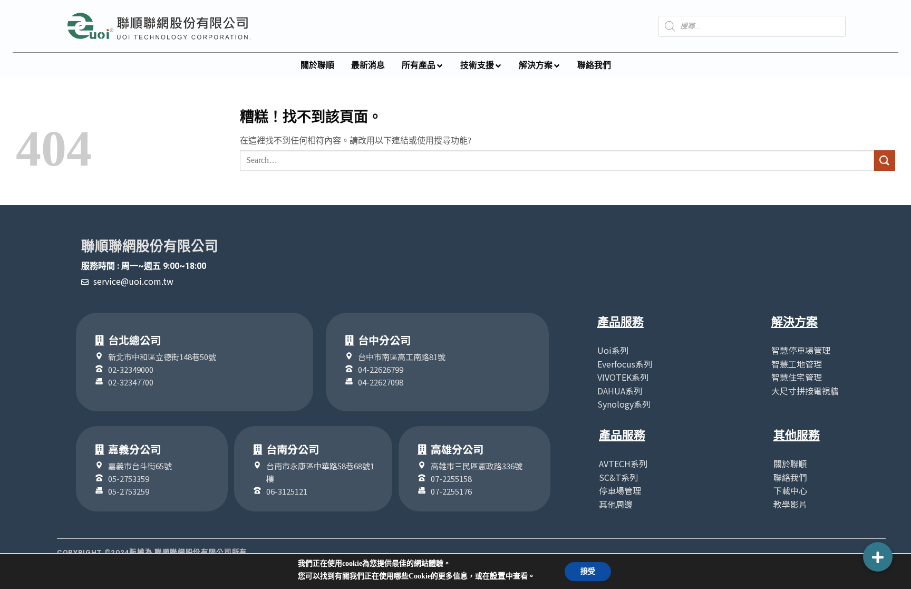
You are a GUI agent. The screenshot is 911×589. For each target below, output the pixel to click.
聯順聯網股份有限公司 (149, 246)
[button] (878, 557)
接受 (587, 571)
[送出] (884, 160)
